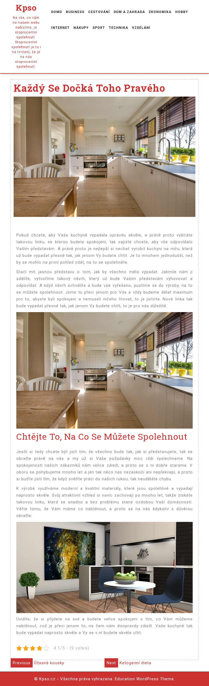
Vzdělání (141, 28)
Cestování (99, 12)
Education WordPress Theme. (145, 678)
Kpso (26, 7)
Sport (99, 28)
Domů (56, 12)
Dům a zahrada (129, 12)
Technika (118, 28)
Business (75, 12)
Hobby (181, 12)
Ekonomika (160, 12)
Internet (60, 28)
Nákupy (81, 28)
